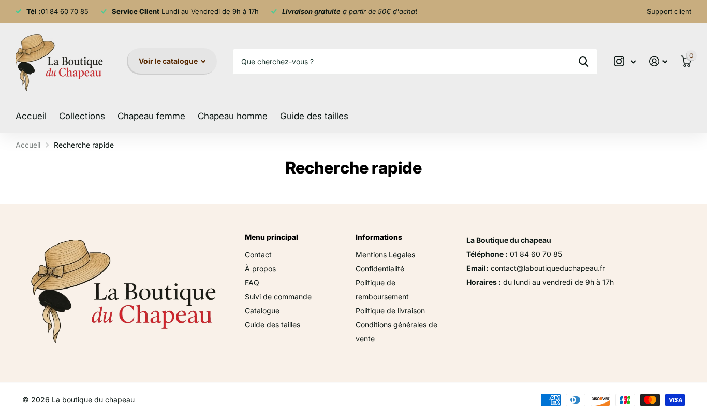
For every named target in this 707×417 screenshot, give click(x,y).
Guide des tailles (314, 116)
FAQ (252, 282)
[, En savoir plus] (624, 61)
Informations (379, 237)
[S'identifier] (658, 61)
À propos (260, 268)
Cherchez (583, 62)
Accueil (31, 116)
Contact (258, 254)
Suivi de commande (278, 296)
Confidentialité (380, 268)
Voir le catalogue (169, 60)
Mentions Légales (385, 254)
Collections (82, 116)
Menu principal (271, 237)
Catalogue (262, 310)
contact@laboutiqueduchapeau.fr (548, 268)
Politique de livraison (390, 310)
